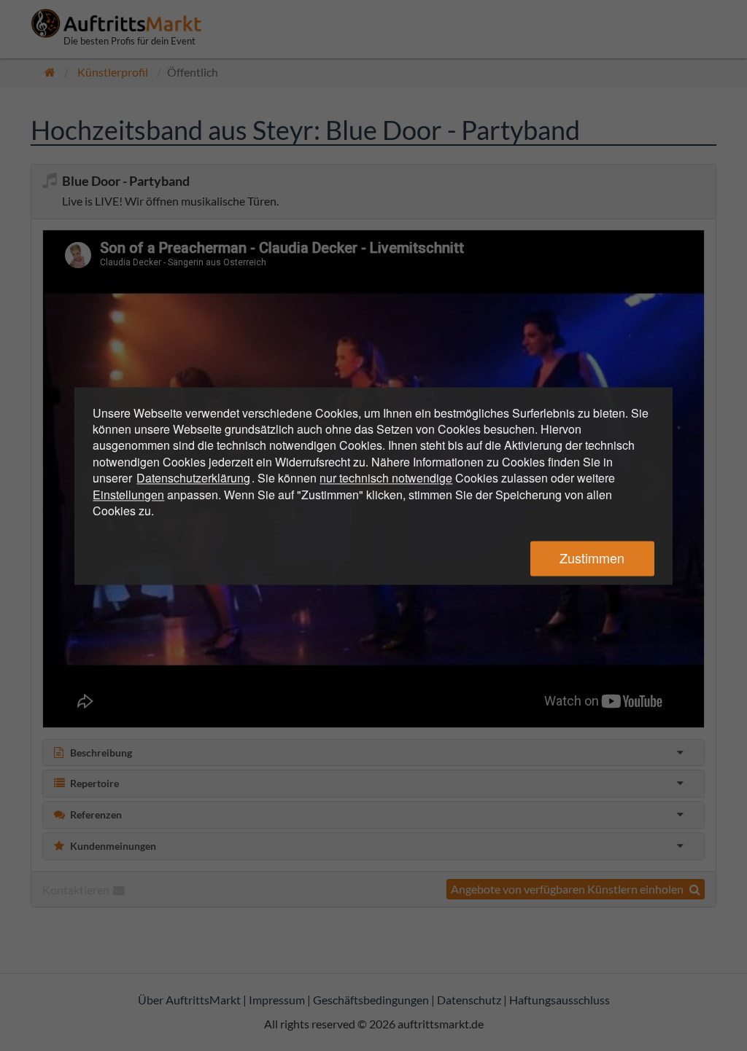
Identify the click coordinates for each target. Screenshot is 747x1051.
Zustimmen (592, 558)
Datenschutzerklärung (193, 478)
